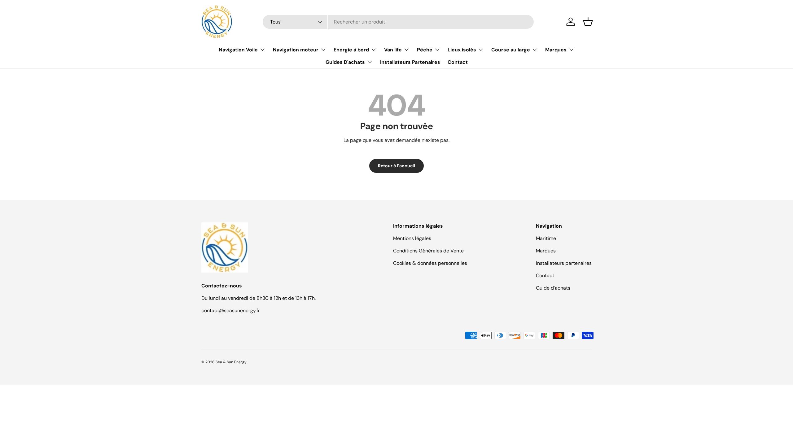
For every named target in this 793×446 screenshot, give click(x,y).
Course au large (510, 49)
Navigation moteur (295, 49)
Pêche (424, 49)
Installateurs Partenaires (410, 62)
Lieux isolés (462, 49)
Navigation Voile (238, 49)
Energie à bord (351, 49)
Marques (556, 49)
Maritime (546, 238)
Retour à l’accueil (396, 165)
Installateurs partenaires (564, 263)
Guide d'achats (553, 288)
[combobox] (398, 22)
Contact (458, 62)
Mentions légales (412, 238)
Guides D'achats (345, 62)
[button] (588, 21)
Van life (393, 49)
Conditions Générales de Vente (428, 250)
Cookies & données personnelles (430, 263)
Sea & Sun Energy (231, 362)
